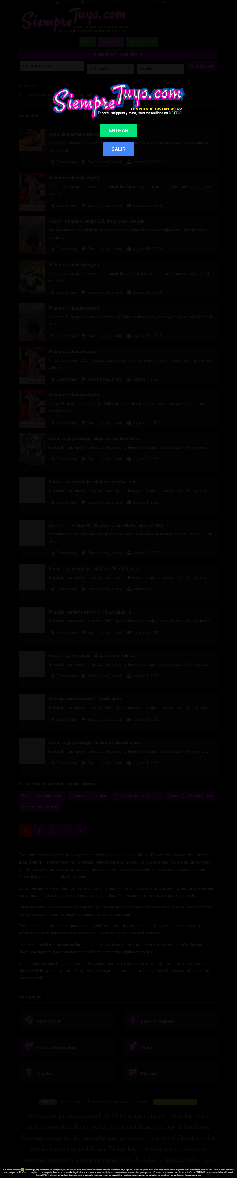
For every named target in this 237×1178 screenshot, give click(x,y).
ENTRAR (119, 130)
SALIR (119, 149)
